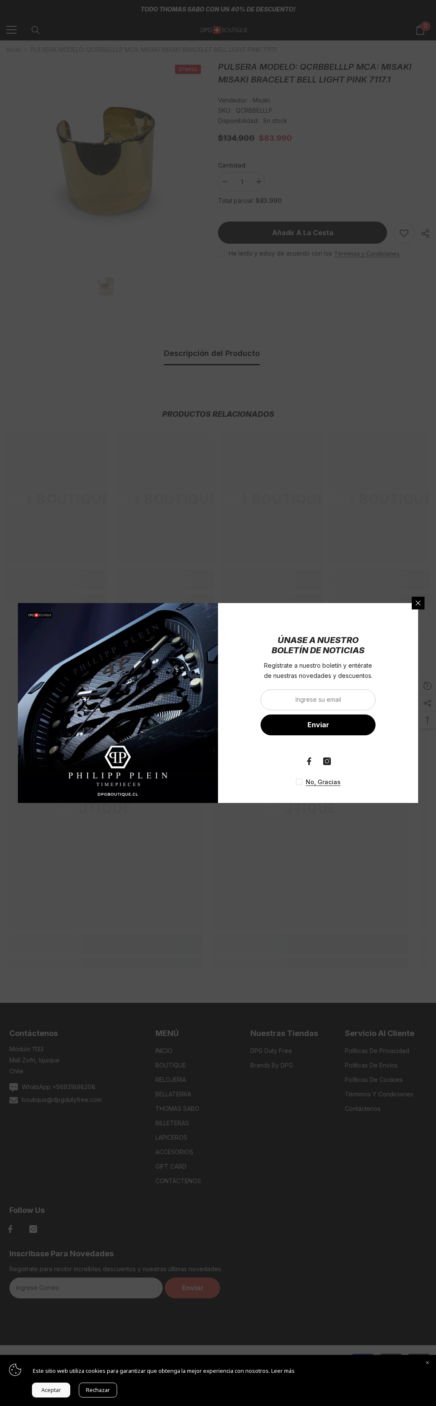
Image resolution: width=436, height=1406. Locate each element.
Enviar (318, 724)
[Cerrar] (418, 603)
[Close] (427, 1363)
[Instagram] (327, 761)
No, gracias (323, 782)
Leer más (283, 1371)
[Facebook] (309, 761)
